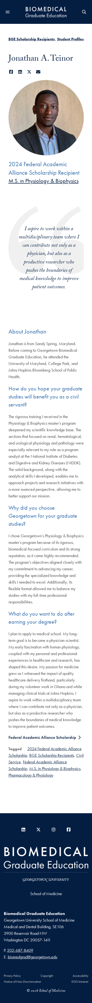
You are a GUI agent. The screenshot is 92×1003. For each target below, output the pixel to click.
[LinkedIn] (20, 72)
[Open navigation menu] (8, 12)
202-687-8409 (20, 950)
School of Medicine (46, 893)
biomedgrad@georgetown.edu (32, 957)
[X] (29, 72)
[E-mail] (38, 72)
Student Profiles (70, 39)
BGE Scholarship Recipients (31, 39)
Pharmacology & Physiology (30, 775)
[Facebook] (11, 72)
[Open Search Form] (84, 12)
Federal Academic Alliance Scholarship (42, 737)
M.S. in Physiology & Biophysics (43, 180)
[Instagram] (53, 829)
